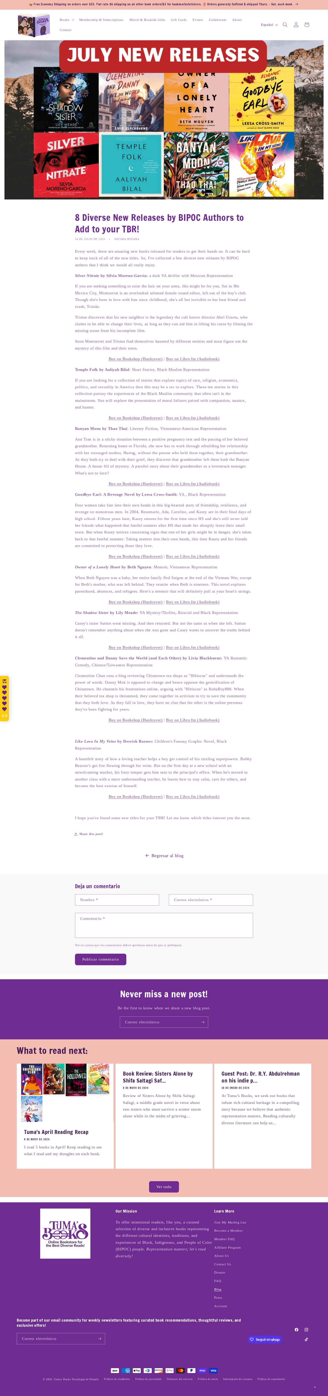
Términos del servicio (179, 1379)
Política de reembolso (117, 1379)
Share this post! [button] (91, 834)
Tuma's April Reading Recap (56, 1132)
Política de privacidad (148, 1379)
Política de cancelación (271, 1379)
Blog (218, 1289)
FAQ (217, 1281)
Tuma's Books (62, 1379)
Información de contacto (238, 1379)
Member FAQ (224, 1239)
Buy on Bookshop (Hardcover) (136, 359)
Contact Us (222, 1264)
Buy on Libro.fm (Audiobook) (192, 359)
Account (220, 1306)
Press (218, 1297)
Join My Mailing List (230, 1222)
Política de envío (208, 1379)
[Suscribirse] (202, 1022)
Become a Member (228, 1230)
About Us (221, 1256)
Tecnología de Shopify (85, 1379)
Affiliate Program (227, 1247)
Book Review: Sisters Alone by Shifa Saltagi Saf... (158, 1077)
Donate (219, 1272)
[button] (66, 19)
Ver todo (164, 1187)
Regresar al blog (168, 855)
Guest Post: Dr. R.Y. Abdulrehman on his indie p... (261, 1077)
